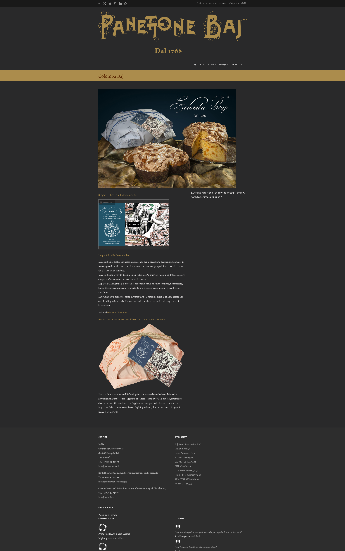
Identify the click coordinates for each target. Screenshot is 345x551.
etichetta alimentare (117, 312)
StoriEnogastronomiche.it (188, 536)
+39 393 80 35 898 (110, 461)
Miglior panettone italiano (111, 538)
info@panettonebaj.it (237, 3)
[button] (242, 64)
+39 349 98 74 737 (110, 492)
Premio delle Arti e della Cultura (114, 533)
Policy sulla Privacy (107, 515)
